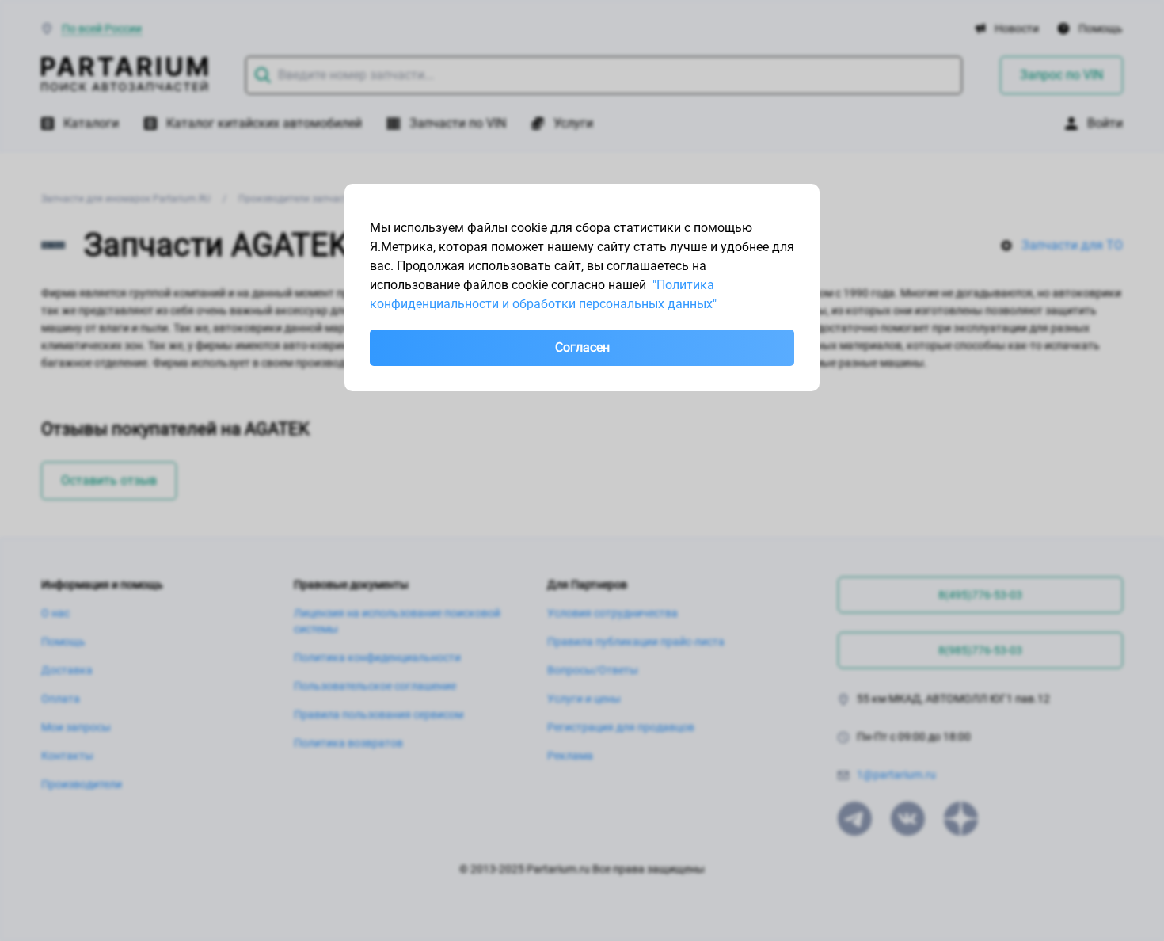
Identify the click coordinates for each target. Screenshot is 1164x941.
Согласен (582, 347)
